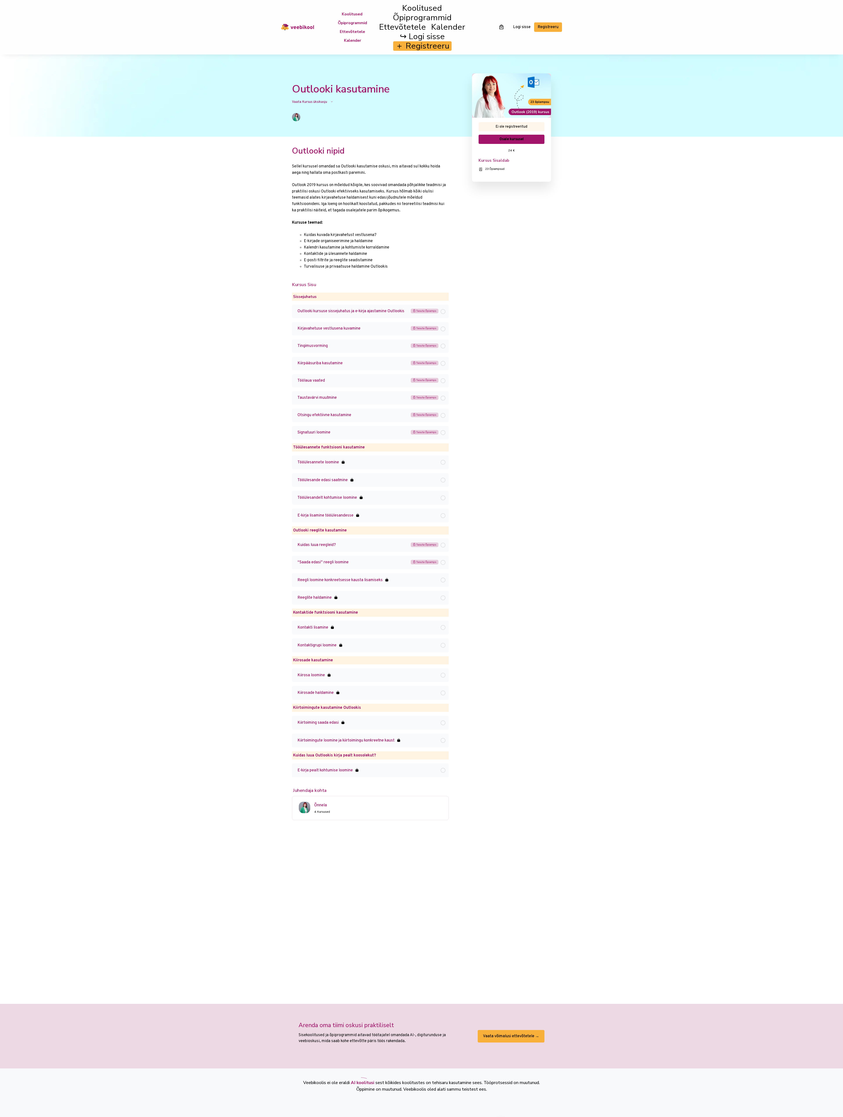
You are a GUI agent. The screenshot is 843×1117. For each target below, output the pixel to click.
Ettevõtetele (352, 31)
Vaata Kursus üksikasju (310, 102)
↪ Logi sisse (422, 36)
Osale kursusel (511, 139)
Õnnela (320, 805)
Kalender (352, 40)
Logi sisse (522, 27)
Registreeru (548, 27)
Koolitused (352, 14)
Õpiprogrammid (352, 22)
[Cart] (501, 27)
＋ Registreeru (422, 46)
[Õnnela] (304, 807)
